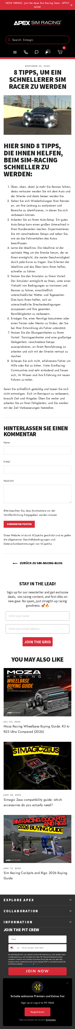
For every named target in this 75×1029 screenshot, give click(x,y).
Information (18, 922)
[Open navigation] (15, 52)
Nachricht (9, 481)
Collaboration (21, 911)
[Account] (48, 52)
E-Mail (7, 461)
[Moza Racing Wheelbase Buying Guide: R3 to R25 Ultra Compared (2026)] (37, 692)
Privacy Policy (28, 964)
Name (7, 442)
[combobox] (37, 40)
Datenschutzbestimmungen (19, 544)
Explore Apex (19, 900)
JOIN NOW (37, 971)
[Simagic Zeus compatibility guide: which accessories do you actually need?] (37, 766)
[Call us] (26, 52)
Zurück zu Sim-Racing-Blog (40, 563)
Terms (36, 964)
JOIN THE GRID (37, 641)
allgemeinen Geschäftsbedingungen (29, 539)
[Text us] (36, 52)
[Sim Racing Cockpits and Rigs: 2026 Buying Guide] (37, 839)
